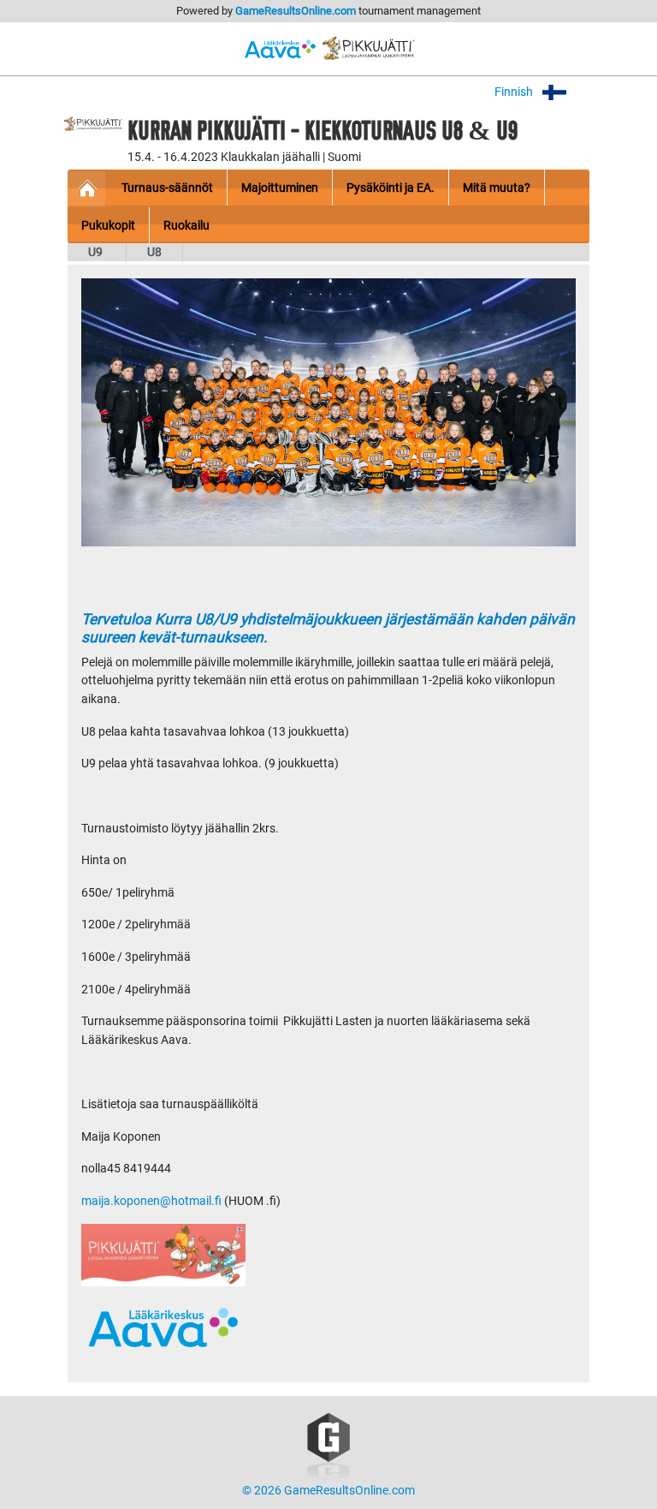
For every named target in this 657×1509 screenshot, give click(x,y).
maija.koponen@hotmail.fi (151, 1201)
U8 (154, 252)
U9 (96, 252)
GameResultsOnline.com (295, 10)
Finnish (515, 92)
